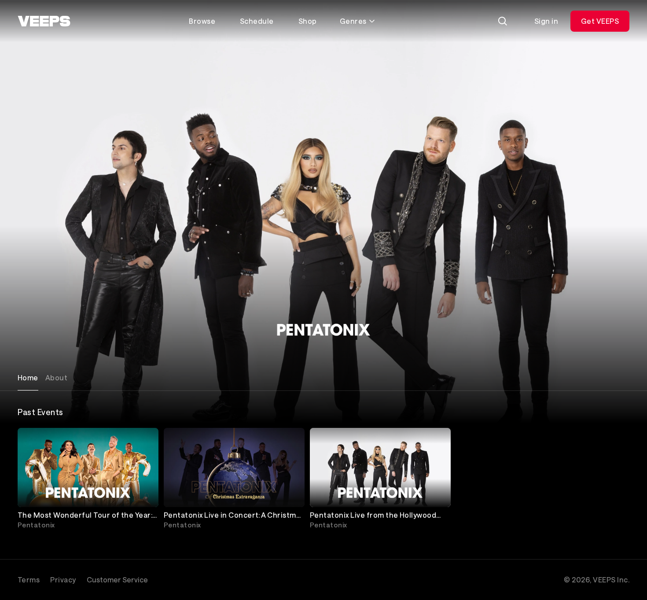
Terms (29, 579)
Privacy (63, 579)
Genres (353, 21)
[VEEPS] (44, 21)
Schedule (257, 21)
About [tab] (56, 377)
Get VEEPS (600, 21)
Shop (307, 21)
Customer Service (117, 579)
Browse (202, 21)
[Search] (502, 21)
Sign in (546, 21)
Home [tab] (28, 377)
